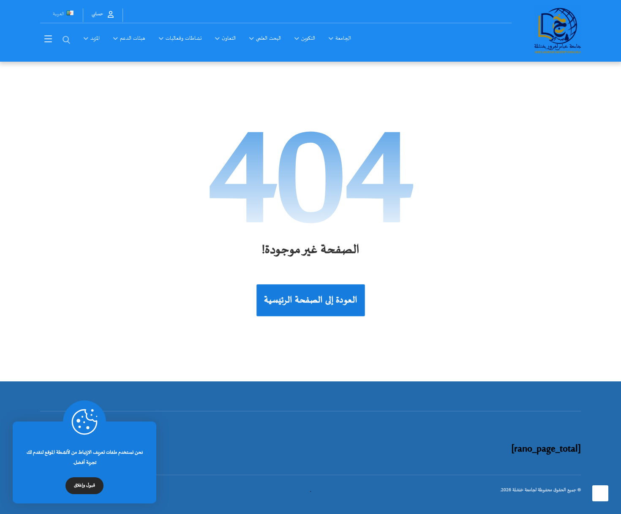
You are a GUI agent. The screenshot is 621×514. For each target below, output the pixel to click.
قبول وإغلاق (84, 485)
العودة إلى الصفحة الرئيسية (310, 300)
